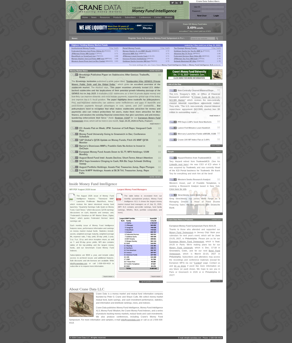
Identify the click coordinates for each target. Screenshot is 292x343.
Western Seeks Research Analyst (194, 179)
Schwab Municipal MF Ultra (185, 61)
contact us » (216, 219)
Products (117, 17)
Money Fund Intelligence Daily (174, 65)
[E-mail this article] (160, 76)
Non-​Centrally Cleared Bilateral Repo (195, 90)
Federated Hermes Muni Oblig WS (188, 56)
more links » (216, 145)
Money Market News (79, 71)
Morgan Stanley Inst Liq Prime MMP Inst (87, 59)
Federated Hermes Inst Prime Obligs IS (87, 51)
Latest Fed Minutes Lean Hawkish (194, 128)
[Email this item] (218, 90)
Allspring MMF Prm (130, 53)
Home (85, 17)
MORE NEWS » (156, 71)
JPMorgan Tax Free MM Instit (186, 59)
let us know (180, 266)
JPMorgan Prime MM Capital (83, 53)
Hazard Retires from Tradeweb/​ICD (194, 158)
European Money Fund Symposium (186, 241)
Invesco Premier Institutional (135, 59)
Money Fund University (181, 248)
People (171, 152)
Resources (105, 17)
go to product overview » (152, 281)
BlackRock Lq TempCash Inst (83, 56)
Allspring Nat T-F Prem (183, 53)
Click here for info (177, 189)
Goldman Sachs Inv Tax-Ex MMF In (188, 51)
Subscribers (130, 17)
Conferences (145, 17)
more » (218, 151)
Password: (196, 11)
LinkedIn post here (178, 164)
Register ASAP (122, 118)
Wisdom (168, 17)
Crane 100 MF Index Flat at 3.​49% (194, 140)
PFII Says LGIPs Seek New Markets (195, 122)
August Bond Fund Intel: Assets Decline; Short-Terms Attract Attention (116, 158)
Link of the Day (174, 84)
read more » (155, 124)
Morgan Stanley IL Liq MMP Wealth (137, 51)
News (93, 17)
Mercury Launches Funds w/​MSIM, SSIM (197, 134)
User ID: (197, 7)
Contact (157, 17)
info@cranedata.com (78, 263)
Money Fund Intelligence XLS (201, 65)
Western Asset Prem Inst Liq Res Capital (88, 61)
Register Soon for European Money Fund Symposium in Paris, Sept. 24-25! (156, 38)
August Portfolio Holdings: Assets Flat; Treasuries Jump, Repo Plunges (116, 167)
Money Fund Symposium (181, 232)
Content (197, 263)
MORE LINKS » (215, 84)
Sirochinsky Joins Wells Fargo (192, 195)
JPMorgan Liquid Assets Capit (135, 56)
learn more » (109, 276)
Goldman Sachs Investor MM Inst (136, 61)
